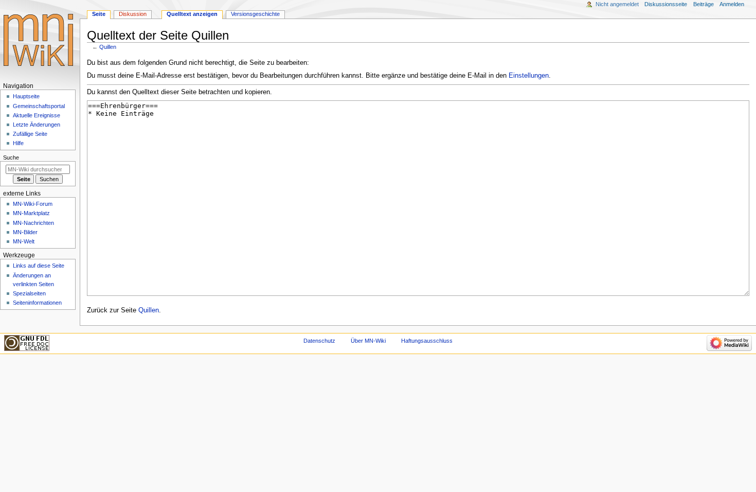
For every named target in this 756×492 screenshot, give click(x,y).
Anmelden (731, 4)
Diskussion (133, 14)
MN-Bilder (25, 232)
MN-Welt (23, 241)
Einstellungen (529, 75)
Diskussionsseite (665, 4)
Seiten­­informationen (37, 303)
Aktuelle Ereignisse (36, 115)
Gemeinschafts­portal (39, 106)
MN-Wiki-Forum (32, 204)
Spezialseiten (29, 293)
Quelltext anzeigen (192, 14)
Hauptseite (26, 96)
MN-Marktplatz (31, 213)
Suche (11, 157)
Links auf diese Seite (38, 265)
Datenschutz (319, 341)
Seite (98, 14)
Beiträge (703, 4)
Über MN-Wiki (368, 341)
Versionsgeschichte (255, 14)
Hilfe (18, 143)
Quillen (107, 47)
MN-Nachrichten (33, 223)
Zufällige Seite (30, 134)
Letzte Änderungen (36, 124)
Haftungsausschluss (427, 341)
